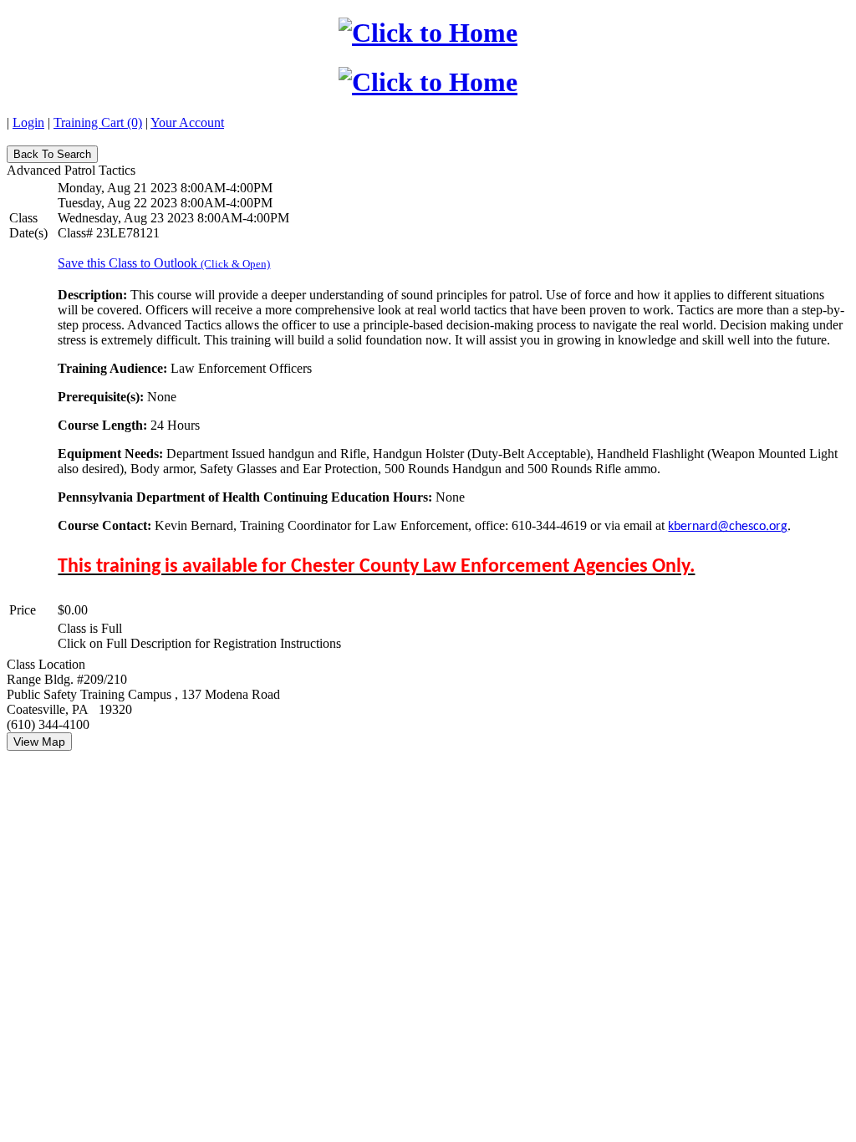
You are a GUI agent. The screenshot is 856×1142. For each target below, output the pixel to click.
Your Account (187, 122)
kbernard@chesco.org (727, 526)
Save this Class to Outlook (164, 263)
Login (28, 122)
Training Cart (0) (98, 122)
